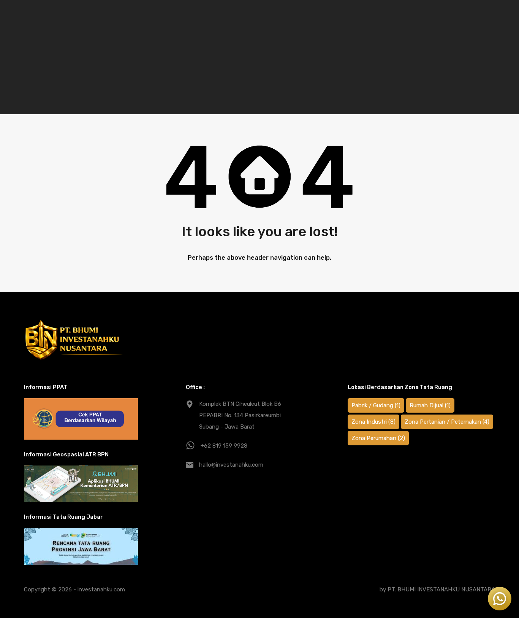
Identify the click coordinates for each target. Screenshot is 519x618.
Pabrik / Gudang (375, 405)
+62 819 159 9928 (224, 445)
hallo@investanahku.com (231, 464)
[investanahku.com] (74, 340)
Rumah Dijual (430, 405)
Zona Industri (373, 421)
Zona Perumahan (378, 438)
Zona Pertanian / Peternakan (447, 421)
